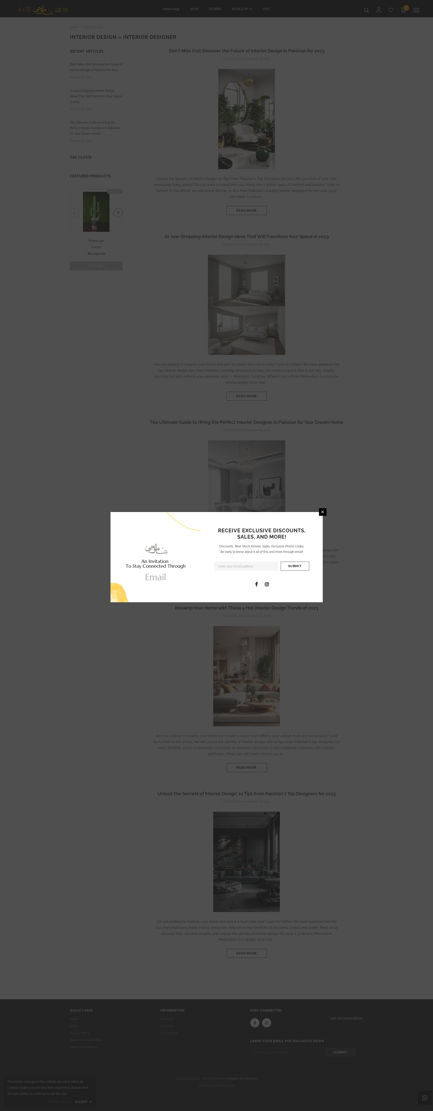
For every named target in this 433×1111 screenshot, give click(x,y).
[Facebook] (256, 584)
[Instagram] (267, 584)
